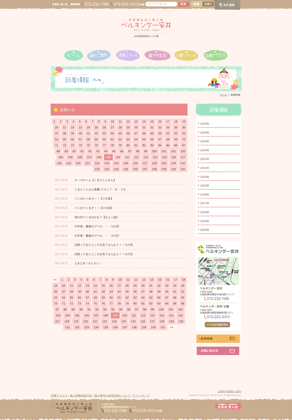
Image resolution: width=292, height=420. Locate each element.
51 (167, 133)
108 (99, 157)
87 (183, 145)
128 (154, 163)
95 (113, 151)
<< (55, 279)
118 (59, 163)
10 (112, 121)
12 (128, 121)
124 (116, 163)
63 (128, 139)
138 (154, 169)
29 (128, 127)
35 (175, 127)
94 (105, 151)
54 (56, 139)
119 (68, 163)
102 (173, 151)
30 (136, 127)
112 (136, 157)
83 (152, 145)
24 (88, 127)
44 (112, 133)
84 (159, 145)
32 (152, 127)
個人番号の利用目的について (112, 395)
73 (72, 145)
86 (175, 145)
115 (164, 157)
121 (87, 163)
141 (183, 169)
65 (144, 139)
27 (112, 127)
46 (128, 133)
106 (79, 157)
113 (145, 157)
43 (104, 133)
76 (96, 145)
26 (104, 127)
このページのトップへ (229, 391)
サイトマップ (141, 395)
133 (106, 169)
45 (120, 133)
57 (80, 139)
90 (74, 151)
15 (152, 121)
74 (80, 145)
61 (112, 139)
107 (89, 157)
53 (183, 133)
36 (183, 127)
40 (80, 133)
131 (183, 163)
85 (167, 145)
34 (167, 127)
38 (64, 133)
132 (97, 169)
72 (64, 145)
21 (64, 127)
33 (159, 127)
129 (163, 163)
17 (167, 121)
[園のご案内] (101, 55)
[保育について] (130, 55)
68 (167, 139)
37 (56, 133)
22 (72, 127)
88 (58, 151)
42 (96, 133)
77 (104, 145)
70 (183, 139)
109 (108, 157)
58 (88, 139)
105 (70, 157)
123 (106, 163)
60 (104, 139)
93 (98, 151)
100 (154, 151)
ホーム (223, 94)
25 (96, 127)
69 (175, 139)
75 (88, 145)
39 (72, 133)
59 (96, 139)
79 (120, 145)
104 (60, 157)
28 (120, 127)
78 (112, 145)
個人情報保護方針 (81, 395)
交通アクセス (59, 395)
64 (136, 139)
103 (183, 151)
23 (80, 127)
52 (175, 133)
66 (152, 139)
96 (121, 151)
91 (82, 151)
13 (136, 121)
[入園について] (189, 55)
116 (173, 157)
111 (127, 157)
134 (116, 169)
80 (128, 145)
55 (64, 139)
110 (118, 157)
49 (152, 133)
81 (136, 145)
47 (136, 133)
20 (56, 127)
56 (72, 139)
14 (144, 121)
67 (159, 139)
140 (173, 169)
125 (125, 163)
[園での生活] (160, 55)
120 (78, 163)
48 (144, 133)
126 (135, 163)
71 (56, 145)
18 (175, 121)
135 (125, 169)
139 (163, 169)
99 (145, 151)
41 (88, 133)
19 (183, 121)
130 (173, 163)
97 (129, 151)
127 (144, 163)
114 (155, 157)
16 (159, 121)
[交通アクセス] (216, 55)
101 (163, 151)
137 (144, 169)
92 (90, 151)
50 (159, 133)
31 (144, 127)
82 (144, 145)
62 (120, 139)
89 (66, 151)
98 (137, 151)
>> (171, 327)
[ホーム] (75, 55)
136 (135, 169)
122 (97, 163)
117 (183, 157)
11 (120, 121)
